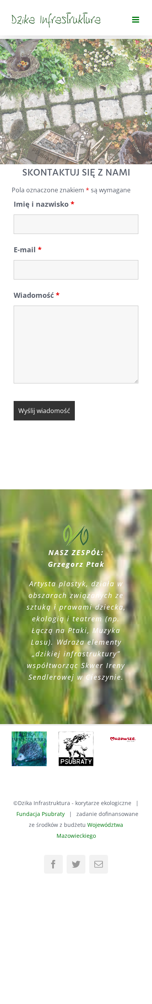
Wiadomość (37, 295)
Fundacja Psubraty (40, 798)
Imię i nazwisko (44, 204)
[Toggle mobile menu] (136, 20)
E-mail (28, 249)
